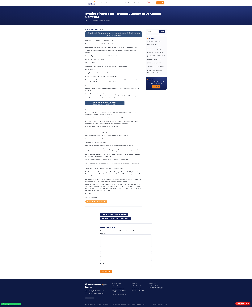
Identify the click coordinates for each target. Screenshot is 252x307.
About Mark (128, 2)
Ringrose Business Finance (92, 29)
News (86, 10)
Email (101, 257)
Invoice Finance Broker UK (118, 288)
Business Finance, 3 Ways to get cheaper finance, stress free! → (115, 218)
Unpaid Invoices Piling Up (153, 44)
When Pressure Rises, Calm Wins (154, 49)
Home (102, 2)
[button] (11, 304)
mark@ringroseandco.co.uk (157, 287)
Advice (139, 2)
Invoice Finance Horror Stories (154, 47)
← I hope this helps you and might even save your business (114, 214)
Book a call (160, 2)
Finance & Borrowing (111, 2)
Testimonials (120, 2)
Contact (134, 2)
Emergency (151, 2)
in (92, 297)
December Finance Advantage (154, 59)
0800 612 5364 (154, 285)
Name (101, 250)
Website (102, 263)
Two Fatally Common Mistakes (119, 294)
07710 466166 (159, 289)
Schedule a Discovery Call (117, 285)
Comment (103, 233)
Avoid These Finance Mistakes (154, 41)
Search (162, 31)
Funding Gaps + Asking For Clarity (155, 52)
